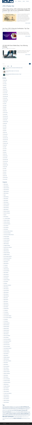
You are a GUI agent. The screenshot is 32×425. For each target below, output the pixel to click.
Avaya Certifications (6, 205)
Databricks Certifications (7, 252)
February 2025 (5, 112)
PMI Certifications (6, 355)
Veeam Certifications (6, 398)
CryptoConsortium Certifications (8, 247)
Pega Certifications (6, 353)
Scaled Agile (23, 416)
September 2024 (6, 121)
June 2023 (5, 148)
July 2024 (5, 125)
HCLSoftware (5, 283)
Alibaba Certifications (6, 187)
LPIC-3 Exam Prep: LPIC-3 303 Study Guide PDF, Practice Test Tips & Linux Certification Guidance (16, 9)
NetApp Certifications (6, 330)
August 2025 (5, 101)
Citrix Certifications (6, 227)
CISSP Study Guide (12, 408)
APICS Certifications (6, 189)
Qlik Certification (6, 362)
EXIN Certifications (6, 263)
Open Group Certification (7, 335)
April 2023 (5, 152)
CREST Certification (6, 243)
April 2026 (5, 87)
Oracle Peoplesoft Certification (7, 348)
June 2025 (5, 105)
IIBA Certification (6, 301)
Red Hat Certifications (6, 366)
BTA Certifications (6, 216)
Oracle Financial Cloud (7, 344)
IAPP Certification (9, 413)
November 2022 (6, 161)
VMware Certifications (6, 400)
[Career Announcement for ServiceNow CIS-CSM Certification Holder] (4, 68)
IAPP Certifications (6, 294)
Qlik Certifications (6, 364)
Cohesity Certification (6, 236)
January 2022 (5, 179)
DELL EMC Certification (11, 410)
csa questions (7, 410)
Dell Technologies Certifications (8, 256)
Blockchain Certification (7, 211)
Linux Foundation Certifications (15, 11)
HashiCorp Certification (7, 279)
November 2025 (6, 96)
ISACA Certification (17, 413)
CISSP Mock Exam (12, 407)
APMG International (6, 191)
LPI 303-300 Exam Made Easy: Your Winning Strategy (15, 46)
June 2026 (5, 83)
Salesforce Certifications (7, 373)
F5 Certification (6, 265)
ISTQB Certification (6, 308)
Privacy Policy (4, 423)
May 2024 (5, 128)
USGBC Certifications (6, 396)
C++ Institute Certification (7, 218)
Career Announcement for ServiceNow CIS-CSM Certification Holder (14, 67)
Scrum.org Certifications (7, 378)
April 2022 (5, 173)
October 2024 (5, 119)
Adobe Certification (5, 406)
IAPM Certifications (6, 292)
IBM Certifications (6, 299)
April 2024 (5, 130)
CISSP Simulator (8, 408)
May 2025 (5, 107)
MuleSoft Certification (6, 326)
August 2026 (5, 80)
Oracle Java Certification (7, 346)
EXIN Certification (6, 261)
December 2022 (6, 159)
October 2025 (5, 98)
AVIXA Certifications (6, 207)
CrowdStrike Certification (7, 245)
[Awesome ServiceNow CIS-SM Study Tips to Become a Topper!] (4, 75)
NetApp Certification (6, 328)
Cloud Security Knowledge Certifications (9, 234)
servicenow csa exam (27, 416)
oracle (14, 416)
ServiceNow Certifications (7, 382)
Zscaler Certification (6, 402)
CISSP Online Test (17, 407)
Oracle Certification (6, 337)
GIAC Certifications (6, 274)
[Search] (30, 63)
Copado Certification (6, 241)
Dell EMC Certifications (7, 254)
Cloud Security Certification (7, 232)
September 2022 (6, 164)
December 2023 (6, 137)
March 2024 (5, 132)
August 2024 (5, 123)
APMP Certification (6, 193)
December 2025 (6, 94)
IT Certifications (6, 310)
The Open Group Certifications (7, 393)
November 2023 (6, 139)
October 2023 (5, 141)
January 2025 (5, 114)
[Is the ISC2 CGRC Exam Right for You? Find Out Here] (4, 71)
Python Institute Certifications (7, 360)
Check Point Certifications (7, 223)
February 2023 (5, 155)
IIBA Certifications (6, 303)
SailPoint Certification (6, 369)
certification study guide (18, 406)
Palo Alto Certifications (6, 351)
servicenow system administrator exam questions (7, 418)
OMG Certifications (6, 333)
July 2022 (5, 168)
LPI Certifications (13, 48)
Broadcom (5, 214)
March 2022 (5, 175)
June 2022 (5, 170)
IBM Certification (6, 297)
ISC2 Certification (6, 306)
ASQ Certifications (6, 202)
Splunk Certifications (6, 389)
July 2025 (5, 103)
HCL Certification (6, 281)
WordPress (28, 423)
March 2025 (5, 110)
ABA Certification (6, 184)
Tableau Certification (6, 391)
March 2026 (5, 89)
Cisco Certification (6, 225)
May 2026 (5, 85)
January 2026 (5, 92)
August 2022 (5, 166)
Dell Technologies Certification (20, 410)
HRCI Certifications (6, 288)
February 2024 (5, 134)
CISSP (28, 406)
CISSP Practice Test (23, 407)
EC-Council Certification (7, 259)
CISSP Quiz (4, 408)
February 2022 (5, 177)
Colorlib (23, 423)
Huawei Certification (6, 290)
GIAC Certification (6, 272)
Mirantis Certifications (6, 324)
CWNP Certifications (6, 250)
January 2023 (5, 157)
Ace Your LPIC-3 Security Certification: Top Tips (16, 28)
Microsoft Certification (8, 416)
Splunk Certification (6, 387)
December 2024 (6, 116)
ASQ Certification (6, 200)
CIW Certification (6, 229)
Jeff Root (10, 11)
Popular (4, 66)
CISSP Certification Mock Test (6, 407)
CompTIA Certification (6, 238)
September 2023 (6, 143)
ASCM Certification (6, 196)
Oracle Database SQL (6, 342)
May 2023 (5, 150)
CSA (24, 408)
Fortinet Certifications (6, 270)
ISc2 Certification (25, 413)
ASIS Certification (6, 198)
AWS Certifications (6, 209)
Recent (8, 66)
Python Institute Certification (18, 416)
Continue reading (27, 54)
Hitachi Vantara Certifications (7, 285)
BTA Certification (14, 406)
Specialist (12, 418)
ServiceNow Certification (7, 380)
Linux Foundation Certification (7, 315)
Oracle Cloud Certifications (7, 339)
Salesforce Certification (7, 371)
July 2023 (5, 146)
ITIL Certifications (6, 312)
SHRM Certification (6, 384)
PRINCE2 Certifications (7, 357)
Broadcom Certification (10, 406)
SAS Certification (6, 375)
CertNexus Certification (7, 220)
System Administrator (24, 418)
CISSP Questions (28, 407)
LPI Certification (6, 319)
